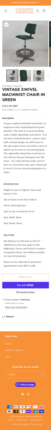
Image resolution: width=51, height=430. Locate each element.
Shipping (17, 110)
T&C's (8, 356)
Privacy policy (36, 424)
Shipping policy (37, 420)
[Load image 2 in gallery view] (25, 75)
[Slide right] (48, 76)
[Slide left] (3, 76)
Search (8, 343)
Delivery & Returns (14, 350)
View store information (16, 307)
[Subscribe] (41, 374)
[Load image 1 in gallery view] (12, 75)
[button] (6, 11)
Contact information (20, 424)
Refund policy (22, 420)
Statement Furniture (24, 417)
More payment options (25, 292)
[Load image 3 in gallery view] (38, 75)
